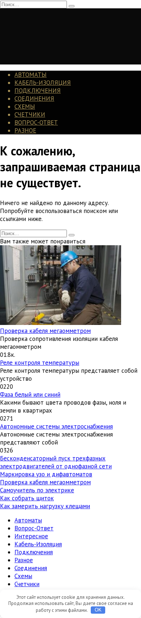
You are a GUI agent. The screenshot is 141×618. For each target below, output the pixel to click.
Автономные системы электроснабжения (56, 426)
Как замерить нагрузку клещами (45, 506)
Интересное (31, 536)
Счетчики (29, 114)
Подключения (37, 91)
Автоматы (30, 75)
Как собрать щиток (27, 498)
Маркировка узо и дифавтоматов (46, 474)
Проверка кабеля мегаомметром (45, 331)
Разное (25, 130)
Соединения (34, 99)
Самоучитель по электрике (37, 490)
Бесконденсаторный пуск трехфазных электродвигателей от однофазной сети (56, 462)
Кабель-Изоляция (42, 83)
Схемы (24, 106)
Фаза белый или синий (30, 394)
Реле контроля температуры (39, 363)
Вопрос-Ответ (36, 122)
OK (98, 610)
